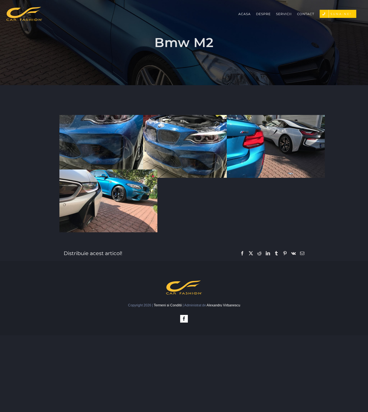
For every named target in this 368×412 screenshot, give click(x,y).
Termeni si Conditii (168, 305)
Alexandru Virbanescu (223, 305)
